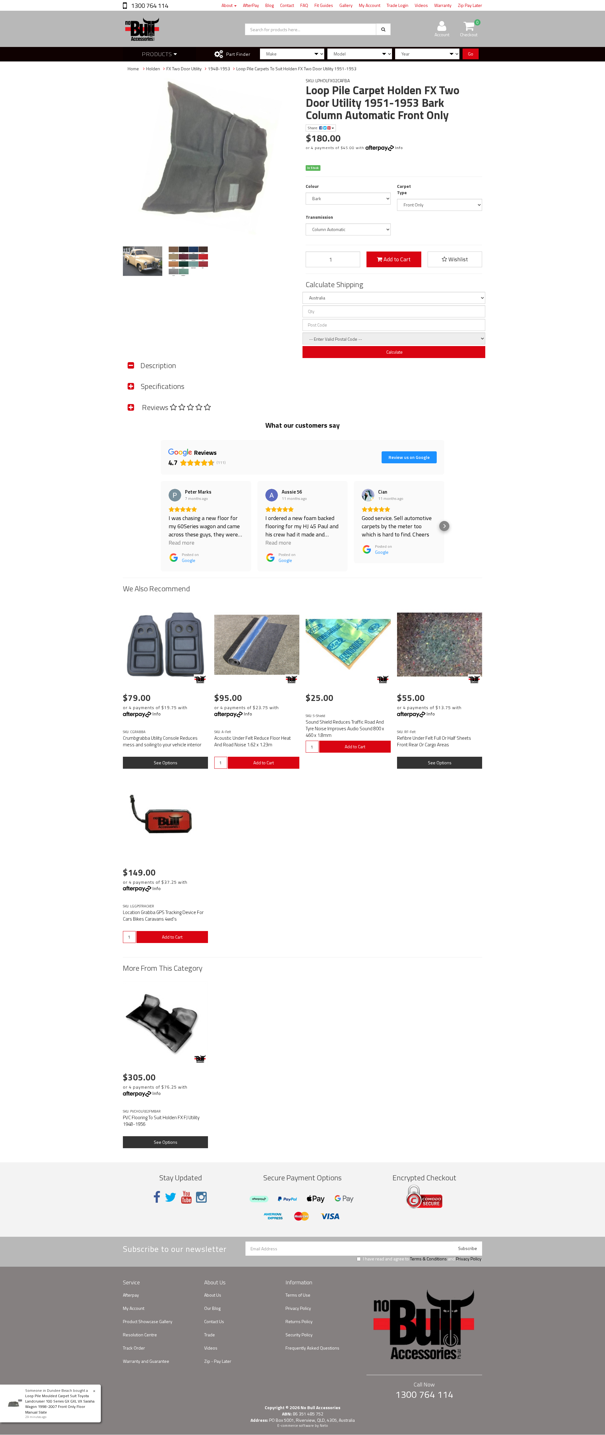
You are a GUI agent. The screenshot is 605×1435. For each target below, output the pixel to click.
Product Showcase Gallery (147, 1321)
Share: (313, 128)
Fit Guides (323, 5)
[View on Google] (175, 495)
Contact (287, 5)
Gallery (346, 5)
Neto (324, 1425)
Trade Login (397, 5)
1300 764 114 (149, 5)
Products (158, 54)
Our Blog (212, 1308)
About (227, 5)
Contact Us (214, 1321)
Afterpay (131, 1295)
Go (470, 53)
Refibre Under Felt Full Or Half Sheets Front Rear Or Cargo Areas (434, 741)
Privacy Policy (468, 1258)
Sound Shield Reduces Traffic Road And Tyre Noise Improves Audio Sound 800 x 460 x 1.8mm (345, 728)
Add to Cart (396, 259)
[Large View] (142, 261)
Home (133, 68)
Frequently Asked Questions (312, 1348)
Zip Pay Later (470, 5)
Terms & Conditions (428, 1258)
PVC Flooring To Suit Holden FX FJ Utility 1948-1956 (161, 1121)
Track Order (134, 1348)
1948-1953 (219, 68)
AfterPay (251, 5)
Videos (421, 5)
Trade (209, 1334)
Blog (269, 5)
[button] (161, 526)
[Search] (383, 29)
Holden (153, 68)
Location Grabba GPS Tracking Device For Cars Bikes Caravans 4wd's (163, 916)
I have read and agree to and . (422, 1259)
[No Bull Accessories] (200, 679)
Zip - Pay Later (217, 1361)
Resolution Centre (140, 1334)
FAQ (304, 5)
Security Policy (299, 1334)
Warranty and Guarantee (146, 1361)
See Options (165, 762)
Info (399, 148)
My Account (369, 5)
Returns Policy (299, 1321)
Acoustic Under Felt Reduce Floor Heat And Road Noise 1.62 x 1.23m (252, 741)
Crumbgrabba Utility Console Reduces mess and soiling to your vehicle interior (162, 741)
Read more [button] (181, 543)
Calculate (394, 352)
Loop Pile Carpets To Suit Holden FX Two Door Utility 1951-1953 (296, 68)
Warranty (443, 5)
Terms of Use (297, 1295)
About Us (212, 1295)
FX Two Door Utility (184, 68)
